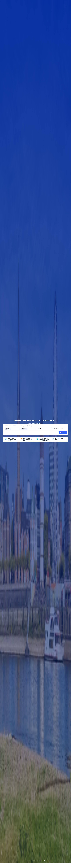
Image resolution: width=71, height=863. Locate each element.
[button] (60, 2)
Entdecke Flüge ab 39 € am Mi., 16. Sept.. (35, 423)
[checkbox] (29, 426)
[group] (12, 428)
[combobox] (11, 429)
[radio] (8, 426)
